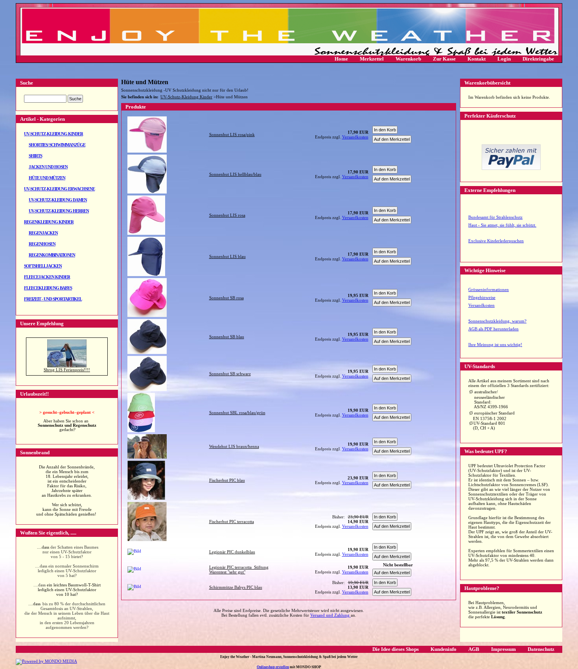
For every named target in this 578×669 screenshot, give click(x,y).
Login (504, 59)
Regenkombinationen (52, 254)
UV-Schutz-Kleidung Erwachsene (59, 188)
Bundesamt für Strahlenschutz (495, 217)
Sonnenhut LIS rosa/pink (232, 134)
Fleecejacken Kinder (47, 277)
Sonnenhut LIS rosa (227, 215)
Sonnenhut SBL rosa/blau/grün (237, 412)
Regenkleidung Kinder (49, 221)
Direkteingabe (538, 59)
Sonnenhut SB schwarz (230, 373)
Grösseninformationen (488, 289)
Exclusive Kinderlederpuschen (496, 240)
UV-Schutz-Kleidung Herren (59, 210)
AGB (473, 649)
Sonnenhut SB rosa (226, 297)
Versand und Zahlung (330, 615)
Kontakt (477, 59)
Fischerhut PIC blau (227, 480)
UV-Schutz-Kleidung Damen (58, 199)
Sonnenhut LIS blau (227, 256)
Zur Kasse (444, 59)
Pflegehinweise (481, 297)
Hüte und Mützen (47, 177)
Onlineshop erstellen (273, 667)
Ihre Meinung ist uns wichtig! (495, 344)
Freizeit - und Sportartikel (53, 299)
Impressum (503, 649)
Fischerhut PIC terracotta (231, 521)
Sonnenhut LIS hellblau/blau (235, 174)
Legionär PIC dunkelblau (232, 551)
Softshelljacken (43, 266)
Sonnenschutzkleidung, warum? (497, 321)
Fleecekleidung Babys (48, 288)
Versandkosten (481, 305)
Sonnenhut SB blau (226, 336)
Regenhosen (42, 243)
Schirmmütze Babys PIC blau (235, 587)
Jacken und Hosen (48, 166)
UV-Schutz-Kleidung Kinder (53, 133)
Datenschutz (541, 649)
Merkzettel (372, 59)
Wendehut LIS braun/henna (234, 446)
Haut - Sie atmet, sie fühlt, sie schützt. (502, 225)
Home (341, 59)
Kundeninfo (444, 649)
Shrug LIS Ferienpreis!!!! (67, 369)
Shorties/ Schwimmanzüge (57, 144)
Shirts (35, 155)
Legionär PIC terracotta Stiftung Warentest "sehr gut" (239, 569)
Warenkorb (408, 59)
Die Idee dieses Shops (395, 649)
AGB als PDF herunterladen (493, 328)
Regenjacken (43, 232)
